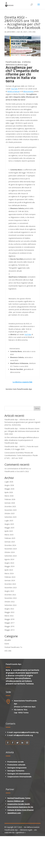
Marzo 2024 (9, 573)
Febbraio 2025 (9, 538)
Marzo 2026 (9, 496)
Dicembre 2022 (10, 595)
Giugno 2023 (9, 591)
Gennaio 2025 (9, 542)
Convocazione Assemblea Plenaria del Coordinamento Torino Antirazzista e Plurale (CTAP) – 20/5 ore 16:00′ (21, 455)
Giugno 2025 (9, 524)
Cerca (37, 408)
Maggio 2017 (9, 623)
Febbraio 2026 (9, 499)
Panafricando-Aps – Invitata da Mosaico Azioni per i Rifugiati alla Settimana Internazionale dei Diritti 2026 (21, 431)
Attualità (7, 640)
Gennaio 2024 (9, 580)
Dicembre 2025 (10, 506)
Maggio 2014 (9, 630)
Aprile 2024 (8, 570)
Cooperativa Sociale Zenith (18, 804)
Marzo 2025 (9, 535)
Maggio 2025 (9, 528)
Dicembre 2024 (10, 545)
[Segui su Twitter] (17, 743)
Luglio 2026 (8, 482)
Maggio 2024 (9, 566)
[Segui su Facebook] (8, 743)
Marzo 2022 (9, 616)
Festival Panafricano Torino (18, 798)
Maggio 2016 (9, 626)
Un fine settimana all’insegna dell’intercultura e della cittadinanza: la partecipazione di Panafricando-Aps (21, 440)
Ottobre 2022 (9, 602)
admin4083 (11, 32)
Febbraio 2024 (9, 577)
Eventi (6, 644)
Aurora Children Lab (15, 801)
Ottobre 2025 (9, 513)
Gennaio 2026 (9, 503)
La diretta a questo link (22, 382)
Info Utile (32, 32)
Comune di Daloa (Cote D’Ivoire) (20, 810)
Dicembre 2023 (10, 584)
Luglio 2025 (8, 520)
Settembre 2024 (10, 556)
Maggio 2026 (9, 489)
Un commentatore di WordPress (16, 468)
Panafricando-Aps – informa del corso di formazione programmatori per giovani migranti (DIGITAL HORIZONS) (22, 422)
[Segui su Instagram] (27, 743)
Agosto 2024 (9, 559)
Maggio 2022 (9, 612)
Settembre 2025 (10, 517)
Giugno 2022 (9, 609)
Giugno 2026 (9, 485)
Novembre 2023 (10, 587)
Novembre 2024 (10, 549)
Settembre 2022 (10, 605)
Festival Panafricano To (13, 647)
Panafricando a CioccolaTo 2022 (16, 471)
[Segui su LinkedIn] (22, 743)
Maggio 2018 (9, 619)
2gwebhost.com (14, 813)
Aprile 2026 (8, 492)
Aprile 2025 (8, 531)
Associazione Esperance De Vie (20, 807)
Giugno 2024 (9, 563)
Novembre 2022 (10, 598)
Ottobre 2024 (9, 552)
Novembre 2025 (10, 510)
